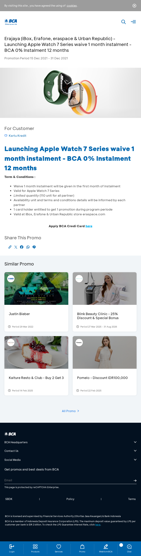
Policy (70, 499)
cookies (72, 5)
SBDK (8, 499)
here (97, 524)
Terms (132, 499)
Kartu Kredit (17, 135)
